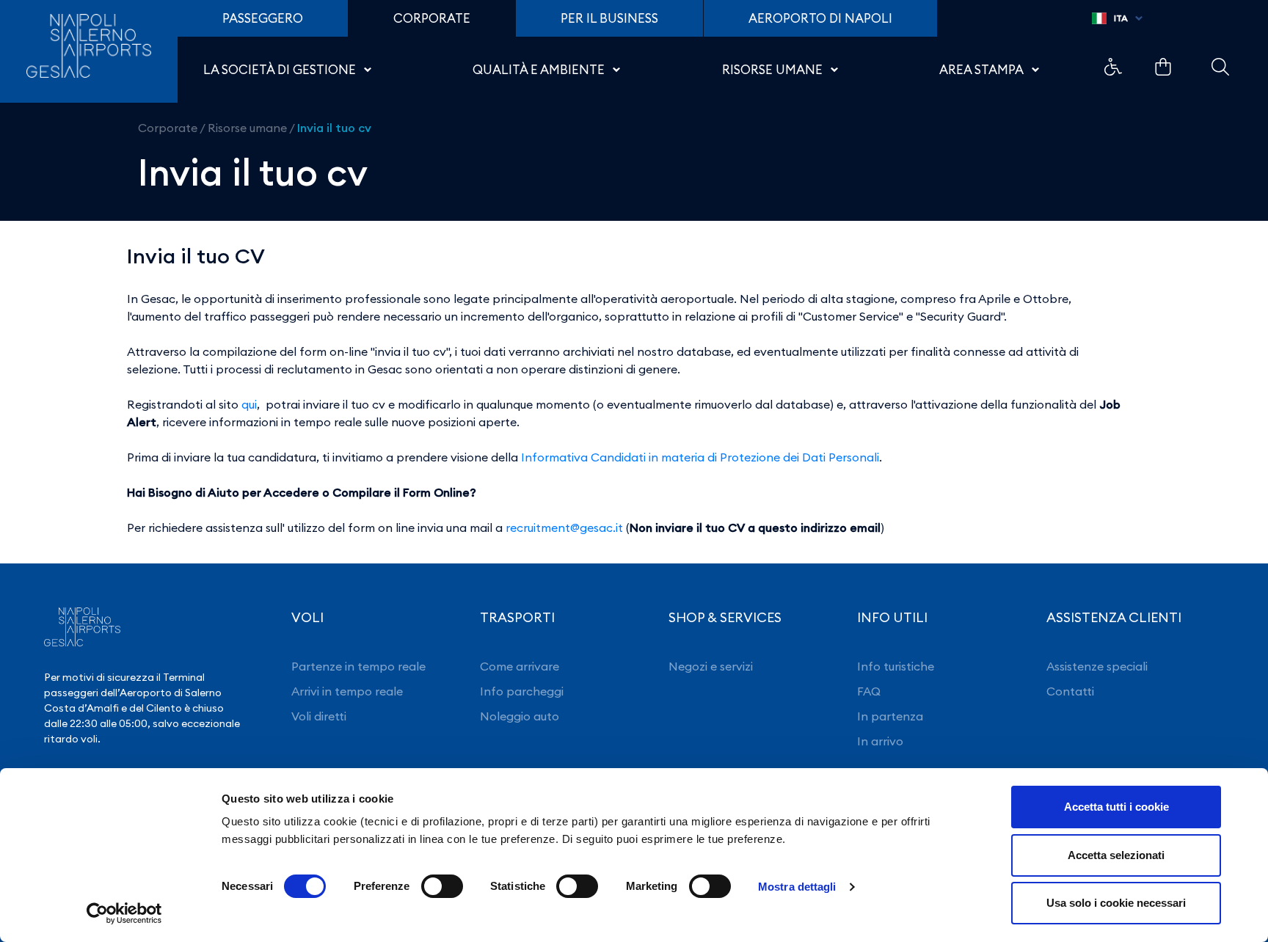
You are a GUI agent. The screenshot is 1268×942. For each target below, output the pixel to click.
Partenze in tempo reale (358, 666)
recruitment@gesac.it (564, 527)
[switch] (442, 886)
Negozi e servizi (710, 666)
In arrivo (880, 741)
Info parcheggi (522, 691)
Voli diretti (318, 716)
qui (249, 404)
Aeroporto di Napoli (820, 18)
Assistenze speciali (1097, 666)
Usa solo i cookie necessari (1116, 903)
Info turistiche (895, 666)
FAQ (869, 691)
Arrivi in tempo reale (347, 691)
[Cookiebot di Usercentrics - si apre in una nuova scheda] (124, 913)
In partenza (890, 716)
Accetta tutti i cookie (1116, 806)
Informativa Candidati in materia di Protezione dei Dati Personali (700, 457)
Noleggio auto (519, 716)
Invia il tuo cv (334, 127)
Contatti (1070, 691)
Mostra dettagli (797, 886)
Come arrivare (519, 666)
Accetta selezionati (1116, 855)
